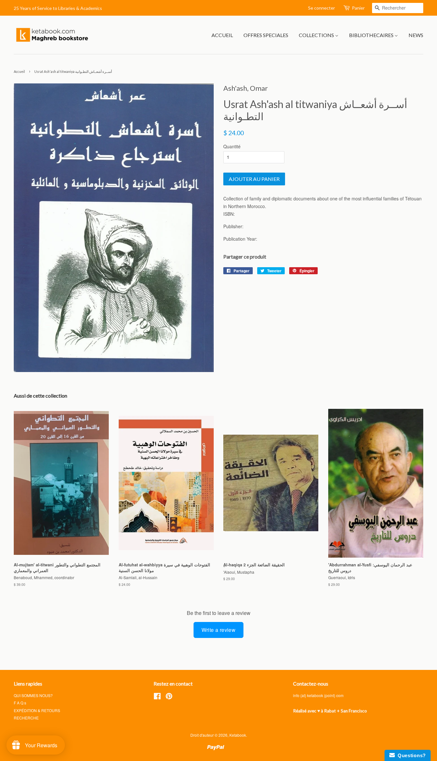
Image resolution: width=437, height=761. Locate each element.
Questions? (410, 755)
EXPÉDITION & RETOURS (37, 710)
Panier (358, 8)
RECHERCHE (26, 717)
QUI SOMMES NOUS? (33, 695)
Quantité (232, 146)
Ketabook (237, 735)
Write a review (219, 629)
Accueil (19, 72)
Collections (317, 35)
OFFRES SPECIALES (265, 35)
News (416, 35)
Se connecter (321, 8)
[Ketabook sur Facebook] (157, 697)
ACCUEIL (222, 35)
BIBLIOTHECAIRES (371, 35)
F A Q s (20, 702)
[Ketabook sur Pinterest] (168, 697)
